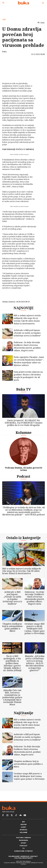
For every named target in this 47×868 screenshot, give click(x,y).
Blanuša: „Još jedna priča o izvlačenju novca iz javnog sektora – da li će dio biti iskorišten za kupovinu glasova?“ (34, 663)
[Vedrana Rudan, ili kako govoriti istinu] (23, 451)
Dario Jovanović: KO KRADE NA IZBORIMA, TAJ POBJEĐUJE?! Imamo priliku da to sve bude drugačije (23, 423)
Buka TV (23, 389)
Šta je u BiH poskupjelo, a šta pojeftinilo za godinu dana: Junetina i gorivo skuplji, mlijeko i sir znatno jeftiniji (12, 663)
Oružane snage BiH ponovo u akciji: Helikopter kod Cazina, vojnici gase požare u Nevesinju (34, 628)
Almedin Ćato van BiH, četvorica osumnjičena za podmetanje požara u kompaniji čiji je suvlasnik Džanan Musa (12, 697)
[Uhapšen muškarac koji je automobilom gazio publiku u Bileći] (12, 615)
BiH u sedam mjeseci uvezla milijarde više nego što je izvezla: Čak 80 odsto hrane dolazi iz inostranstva (27, 319)
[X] (8, 67)
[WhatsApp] (8, 77)
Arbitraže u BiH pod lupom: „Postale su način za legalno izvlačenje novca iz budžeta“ (27, 333)
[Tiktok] (16, 815)
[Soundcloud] (20, 815)
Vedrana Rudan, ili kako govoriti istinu (23, 469)
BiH (4, 19)
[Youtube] (24, 815)
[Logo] (23, 2)
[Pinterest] (8, 72)
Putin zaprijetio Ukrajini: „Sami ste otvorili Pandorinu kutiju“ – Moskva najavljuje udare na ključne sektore (29, 361)
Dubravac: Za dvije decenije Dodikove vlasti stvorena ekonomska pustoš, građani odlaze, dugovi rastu (27, 346)
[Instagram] (7, 815)
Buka (4, 51)
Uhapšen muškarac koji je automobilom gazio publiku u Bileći (12, 627)
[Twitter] (11, 815)
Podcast (23, 476)
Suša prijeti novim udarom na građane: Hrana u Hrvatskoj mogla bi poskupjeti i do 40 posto (28, 376)
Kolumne (23, 432)
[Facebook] (8, 62)
